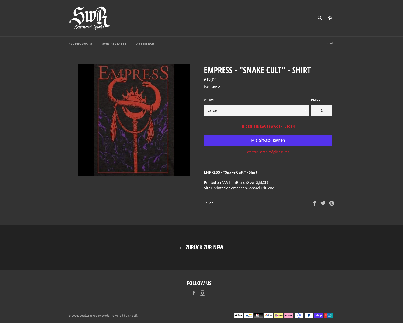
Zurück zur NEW (203, 247)
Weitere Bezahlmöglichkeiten (268, 151)
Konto (330, 43)
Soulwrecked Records (94, 316)
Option (209, 99)
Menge (315, 99)
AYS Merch (145, 43)
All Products (80, 43)
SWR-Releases (114, 43)
